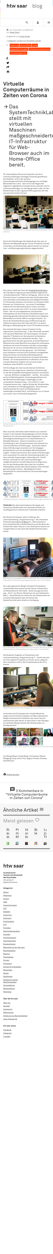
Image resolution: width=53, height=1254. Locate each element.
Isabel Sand (14, 32)
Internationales (9, 941)
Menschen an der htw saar (14, 947)
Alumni (6, 899)
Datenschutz (8, 1012)
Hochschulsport (9, 938)
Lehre (34, 45)
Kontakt (6, 1006)
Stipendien (7, 970)
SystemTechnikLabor (19, 49)
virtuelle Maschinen (18, 53)
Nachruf (6, 954)
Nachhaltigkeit (9, 951)
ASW (5, 902)
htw (24, 6)
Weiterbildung (9, 989)
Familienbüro (8, 921)
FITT (5, 925)
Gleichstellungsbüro (11, 931)
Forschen (7, 928)
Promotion (7, 964)
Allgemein (12, 41)
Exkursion (7, 918)
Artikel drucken (11, 775)
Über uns (6, 1003)
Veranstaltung (9, 985)
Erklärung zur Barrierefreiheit (15, 1016)
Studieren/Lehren (33, 41)
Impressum (7, 1009)
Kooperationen (9, 944)
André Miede (24, 36)
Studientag (7, 976)
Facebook (7, 1030)
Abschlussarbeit (9, 982)
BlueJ (26, 522)
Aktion (6, 892)
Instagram (7, 1033)
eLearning (21, 41)
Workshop (7, 992)
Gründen (6, 934)
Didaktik (6, 912)
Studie (6, 973)
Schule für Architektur (12, 967)
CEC (5, 908)
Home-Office (25, 45)
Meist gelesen (21, 820)
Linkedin (6, 1037)
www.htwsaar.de (10, 1019)
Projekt (6, 960)
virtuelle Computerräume (39, 49)
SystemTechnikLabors (38, 290)
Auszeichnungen (10, 905)
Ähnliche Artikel (23, 810)
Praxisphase (8, 957)
